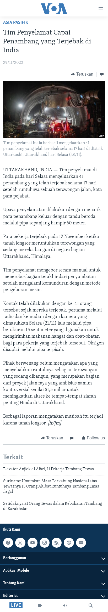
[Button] (82, 74)
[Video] (40, 605)
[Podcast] (69, 543)
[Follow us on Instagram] (45, 543)
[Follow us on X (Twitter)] (20, 543)
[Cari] (91, 605)
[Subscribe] (81, 543)
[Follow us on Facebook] (8, 543)
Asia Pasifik (15, 22)
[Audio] (65, 605)
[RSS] (57, 543)
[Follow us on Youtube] (32, 543)
